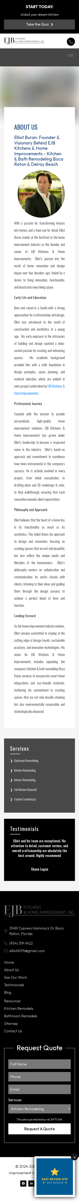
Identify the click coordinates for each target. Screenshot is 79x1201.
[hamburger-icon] (70, 55)
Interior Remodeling (25, 780)
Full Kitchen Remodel (25, 789)
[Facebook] (23, 1183)
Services (15, 1100)
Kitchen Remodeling (25, 770)
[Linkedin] (31, 1183)
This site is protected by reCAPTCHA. (39, 1119)
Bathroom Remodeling (26, 760)
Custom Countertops (25, 799)
